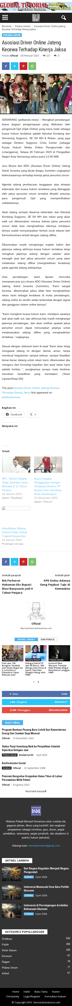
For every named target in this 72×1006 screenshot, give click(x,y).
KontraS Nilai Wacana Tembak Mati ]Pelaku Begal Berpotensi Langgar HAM (59, 668)
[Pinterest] (23, 66)
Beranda (6, 26)
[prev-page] (34, 682)
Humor (56, 991)
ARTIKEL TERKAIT (26, 639)
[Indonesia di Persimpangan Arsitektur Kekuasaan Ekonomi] (11, 911)
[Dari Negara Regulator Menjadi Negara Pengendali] (11, 874)
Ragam (6, 961)
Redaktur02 (26, 755)
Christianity (12, 996)
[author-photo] (36, 610)
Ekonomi (7, 956)
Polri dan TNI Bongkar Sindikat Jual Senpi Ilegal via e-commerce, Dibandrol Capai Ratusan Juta (12, 669)
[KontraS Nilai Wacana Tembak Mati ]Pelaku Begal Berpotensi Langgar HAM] (59, 653)
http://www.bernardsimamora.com (36, 628)
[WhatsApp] (32, 66)
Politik (5, 944)
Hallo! (27, 991)
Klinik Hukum (9, 950)
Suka (64, 693)
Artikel (5, 973)
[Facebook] (6, 66)
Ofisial (14, 55)
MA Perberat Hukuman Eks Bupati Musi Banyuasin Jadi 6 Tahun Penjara (17, 586)
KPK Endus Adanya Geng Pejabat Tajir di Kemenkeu (55, 584)
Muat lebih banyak (35, 791)
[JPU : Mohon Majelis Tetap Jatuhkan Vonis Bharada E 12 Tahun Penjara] (16, 465)
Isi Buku (29, 877)
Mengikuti (61, 702)
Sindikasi (7, 938)
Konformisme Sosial (14, 763)
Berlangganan (58, 710)
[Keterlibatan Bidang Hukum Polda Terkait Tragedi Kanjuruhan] (16, 514)
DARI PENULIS (48, 639)
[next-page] (38, 682)
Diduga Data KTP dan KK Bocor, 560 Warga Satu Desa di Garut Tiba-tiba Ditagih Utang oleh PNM (35, 669)
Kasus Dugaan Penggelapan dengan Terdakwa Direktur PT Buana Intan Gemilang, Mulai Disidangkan (48, 486)
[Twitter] (14, 66)
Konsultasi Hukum (55, 996)
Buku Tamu (41, 991)
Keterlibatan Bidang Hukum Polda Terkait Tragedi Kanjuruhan (14, 532)
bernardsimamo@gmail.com (44, 845)
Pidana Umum (22, 26)
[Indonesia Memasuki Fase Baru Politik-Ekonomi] (11, 892)
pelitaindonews (11, 397)
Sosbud (7, 768)
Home (15, 991)
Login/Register (32, 996)
